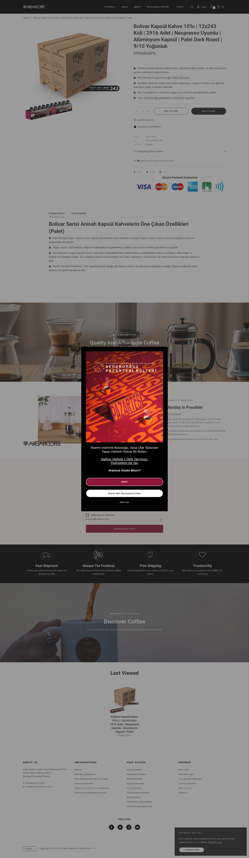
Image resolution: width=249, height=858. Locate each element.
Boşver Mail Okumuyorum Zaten (124, 493)
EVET (124, 482)
